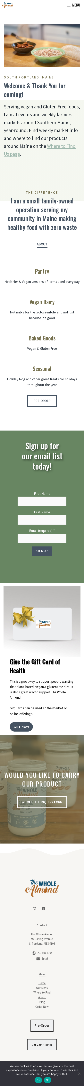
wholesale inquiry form (42, 802)
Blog (42, 1002)
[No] (79, 1074)
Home (42, 983)
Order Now (42, 1007)
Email (45, 958)
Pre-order (42, 400)
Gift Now (21, 726)
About (42, 244)
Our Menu (42, 988)
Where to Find (42, 992)
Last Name (42, 512)
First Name (42, 493)
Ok (38, 1080)
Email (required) (42, 530)
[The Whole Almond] (7, 5)
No (48, 1080)
